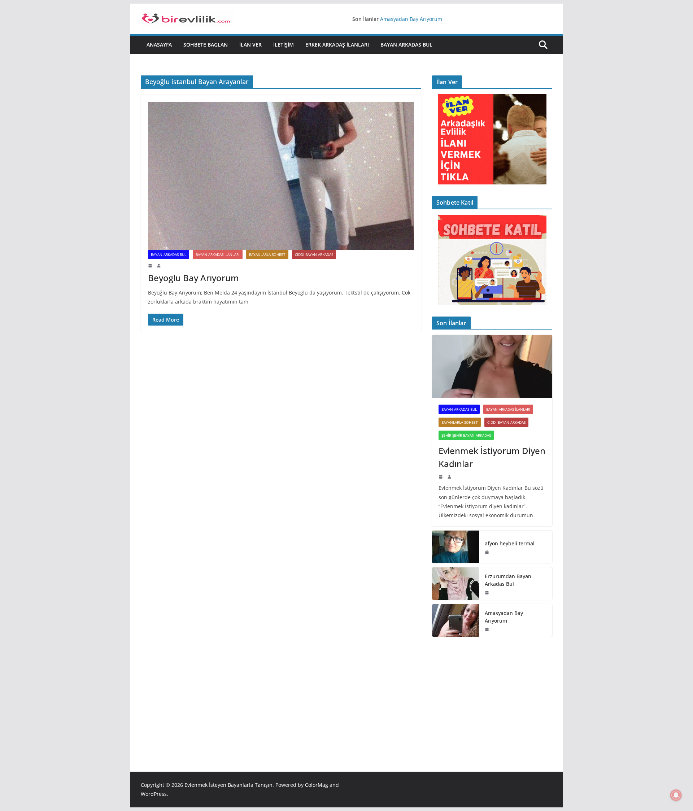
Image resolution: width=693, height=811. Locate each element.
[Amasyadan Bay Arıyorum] (455, 620)
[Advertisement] (492, 693)
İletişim (283, 44)
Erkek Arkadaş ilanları (337, 44)
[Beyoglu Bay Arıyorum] (281, 176)
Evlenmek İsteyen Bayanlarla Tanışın (228, 784)
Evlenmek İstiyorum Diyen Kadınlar (492, 457)
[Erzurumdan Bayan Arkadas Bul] (455, 583)
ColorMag (316, 784)
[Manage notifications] (676, 795)
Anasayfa (159, 44)
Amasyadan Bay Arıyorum (411, 19)
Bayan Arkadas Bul (406, 44)
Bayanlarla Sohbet (267, 254)
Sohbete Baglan (205, 44)
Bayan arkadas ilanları (218, 254)
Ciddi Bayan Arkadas (314, 254)
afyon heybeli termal (510, 543)
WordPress (154, 793)
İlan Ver (250, 44)
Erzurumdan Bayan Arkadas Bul (508, 580)
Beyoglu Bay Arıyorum (193, 278)
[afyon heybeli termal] (455, 547)
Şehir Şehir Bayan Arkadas (466, 435)
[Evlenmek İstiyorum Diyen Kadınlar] (492, 366)
